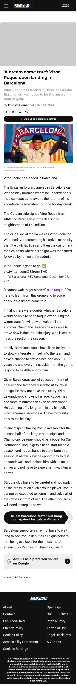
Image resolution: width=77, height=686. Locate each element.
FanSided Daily (14, 621)
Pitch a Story (56, 621)
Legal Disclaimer (59, 635)
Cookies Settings (15, 649)
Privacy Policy (13, 628)
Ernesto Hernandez (21, 105)
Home (7, 577)
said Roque (55, 290)
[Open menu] (6, 5)
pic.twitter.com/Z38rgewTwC (25, 271)
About (7, 607)
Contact (9, 614)
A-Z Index (54, 642)
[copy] (26, 112)
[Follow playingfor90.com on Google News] (67, 561)
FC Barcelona (22, 577)
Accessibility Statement (20, 642)
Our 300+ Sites (57, 614)
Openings (54, 607)
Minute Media (22, 658)
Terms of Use (57, 628)
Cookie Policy (13, 635)
